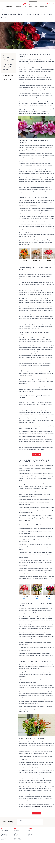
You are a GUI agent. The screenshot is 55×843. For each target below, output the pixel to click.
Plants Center (3, 838)
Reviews (2, 839)
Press (15, 831)
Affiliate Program (17, 838)
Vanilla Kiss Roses (36, 260)
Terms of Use (30, 834)
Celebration (24, 260)
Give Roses (3, 831)
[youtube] (8, 79)
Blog (15, 833)
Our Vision (16, 835)
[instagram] (5, 79)
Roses (30, 6)
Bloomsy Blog (5, 9)
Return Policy (30, 835)
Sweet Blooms (36, 596)
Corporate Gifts (4, 834)
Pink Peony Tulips (48, 260)
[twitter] (7, 79)
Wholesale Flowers (17, 839)
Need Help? (30, 828)
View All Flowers (36, 454)
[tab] (10, 6)
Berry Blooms (48, 596)
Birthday (36, 6)
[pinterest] (10, 79)
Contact (29, 830)
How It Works (16, 830)
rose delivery (24, 520)
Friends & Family (4, 835)
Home (1, 9)
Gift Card (2, 833)
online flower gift (38, 806)
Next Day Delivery (43, 6)
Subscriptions (9, 6)
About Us (16, 828)
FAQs (28, 831)
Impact (10, 9)
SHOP (2, 828)
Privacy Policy (30, 833)
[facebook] (3, 79)
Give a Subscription (4, 830)
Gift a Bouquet (18, 6)
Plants (25, 6)
